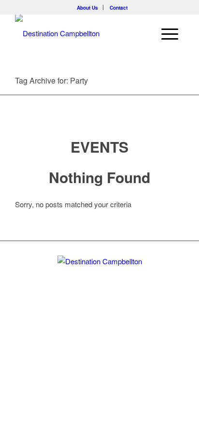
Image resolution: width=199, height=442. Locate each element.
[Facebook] (99, 338)
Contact (119, 7)
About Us (87, 7)
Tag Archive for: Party (51, 80)
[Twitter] (83, 338)
